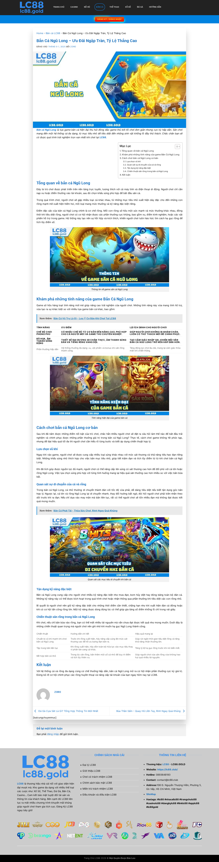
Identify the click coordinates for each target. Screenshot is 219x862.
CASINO (74, 7)
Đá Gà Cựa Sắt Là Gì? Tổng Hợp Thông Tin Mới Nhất (68, 710)
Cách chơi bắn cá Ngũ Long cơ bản (140, 158)
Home (39, 33)
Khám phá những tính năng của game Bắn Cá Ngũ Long (150, 154)
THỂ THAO (114, 7)
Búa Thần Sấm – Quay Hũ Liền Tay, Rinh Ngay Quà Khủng (148, 710)
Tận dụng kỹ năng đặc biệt (139, 168)
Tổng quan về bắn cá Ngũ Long (138, 151)
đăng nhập (53, 734)
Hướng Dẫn (155, 7)
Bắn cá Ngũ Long (46, 129)
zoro (73, 47)
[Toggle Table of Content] (176, 146)
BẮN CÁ (99, 7)
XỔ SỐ (128, 7)
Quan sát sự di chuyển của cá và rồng (144, 165)
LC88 (103, 137)
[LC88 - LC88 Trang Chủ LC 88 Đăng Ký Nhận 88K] (32, 7)
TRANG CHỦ (58, 7)
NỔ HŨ (87, 7)
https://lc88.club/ (167, 769)
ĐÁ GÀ (140, 7)
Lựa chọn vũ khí (133, 161)
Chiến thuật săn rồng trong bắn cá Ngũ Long (147, 171)
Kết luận (126, 174)
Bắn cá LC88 (53, 33)
